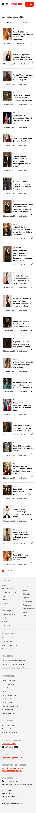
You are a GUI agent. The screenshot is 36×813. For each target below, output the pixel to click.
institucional (7, 790)
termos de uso (6, 793)
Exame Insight (6, 611)
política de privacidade (10, 800)
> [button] (14, 571)
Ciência (25, 612)
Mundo (25, 587)
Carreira (4, 600)
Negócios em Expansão (9, 732)
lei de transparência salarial (12, 803)
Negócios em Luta (8, 710)
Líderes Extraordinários (10, 706)
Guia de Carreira (7, 649)
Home (4, 585)
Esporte (26, 598)
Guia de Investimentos (9, 645)
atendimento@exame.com (12, 758)
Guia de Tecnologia (8, 641)
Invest (4, 618)
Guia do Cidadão (7, 638)
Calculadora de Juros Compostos (13, 664)
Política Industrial (8, 713)
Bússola (4, 691)
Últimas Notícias (7, 589)
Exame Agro (27, 601)
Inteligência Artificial (9, 614)
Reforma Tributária (8, 681)
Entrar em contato (9, 744)
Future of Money (28, 609)
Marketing (26, 594)
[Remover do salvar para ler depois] (31, 43)
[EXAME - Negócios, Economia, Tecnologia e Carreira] (17, 4)
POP (24, 616)
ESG (3, 607)
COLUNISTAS (6, 625)
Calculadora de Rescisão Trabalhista (14, 661)
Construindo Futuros (9, 695)
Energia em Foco (7, 699)
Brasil (4, 596)
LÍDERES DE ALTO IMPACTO (11, 592)
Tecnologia (27, 605)
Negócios (5, 622)
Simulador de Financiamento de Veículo (15, 668)
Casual (25, 590)
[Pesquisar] (7, 4)
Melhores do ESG (7, 729)
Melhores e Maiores (8, 725)
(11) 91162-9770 (11, 747)
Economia (5, 603)
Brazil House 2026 (8, 684)
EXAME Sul (5, 688)
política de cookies (8, 797)
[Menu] (3, 4)
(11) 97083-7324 (11, 781)
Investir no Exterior (8, 702)
